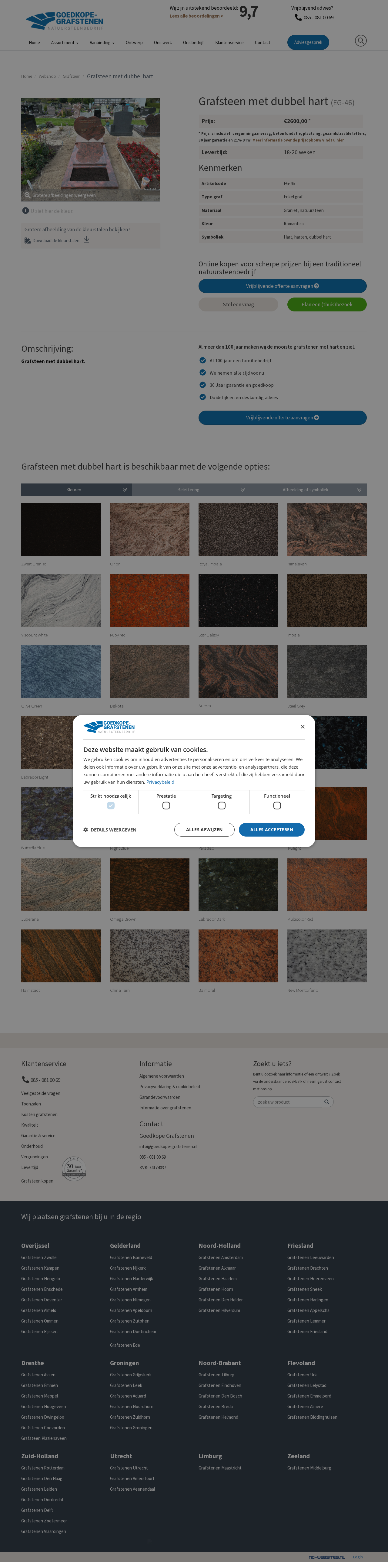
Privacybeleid (160, 782)
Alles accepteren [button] (271, 829)
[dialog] (194, 781)
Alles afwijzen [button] (204, 829)
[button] (109, 829)
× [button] (302, 726)
